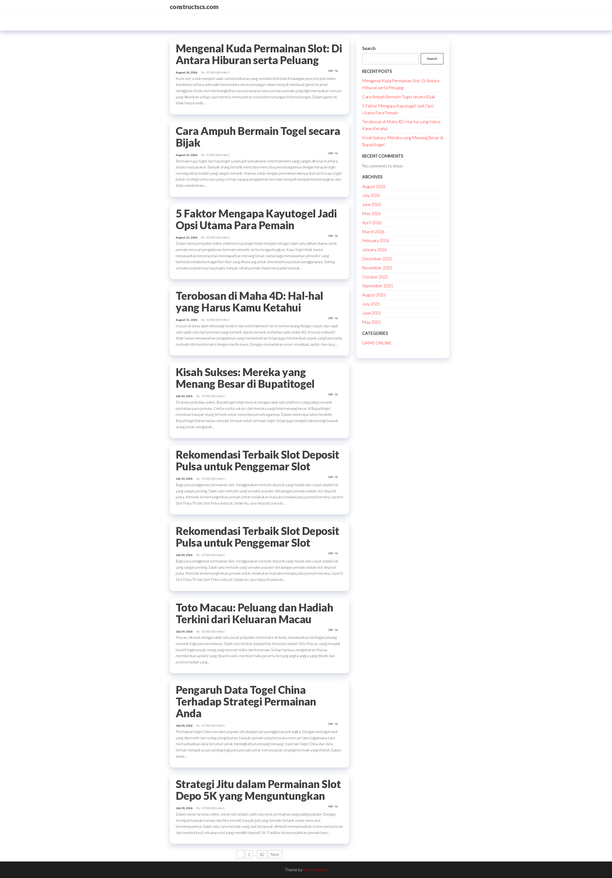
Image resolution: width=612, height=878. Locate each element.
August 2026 (374, 186)
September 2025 (377, 285)
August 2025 (374, 294)
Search (369, 48)
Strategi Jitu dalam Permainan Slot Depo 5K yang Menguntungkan (258, 790)
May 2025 (371, 322)
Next (274, 854)
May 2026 (371, 213)
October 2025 (375, 276)
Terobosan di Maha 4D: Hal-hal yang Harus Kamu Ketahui (249, 301)
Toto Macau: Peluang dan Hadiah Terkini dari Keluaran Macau (254, 613)
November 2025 (377, 267)
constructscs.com (194, 7)
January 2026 (374, 249)
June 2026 (371, 204)
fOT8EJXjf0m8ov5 (218, 72)
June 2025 (371, 313)
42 (262, 854)
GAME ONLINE (377, 342)
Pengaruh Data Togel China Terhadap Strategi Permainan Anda (246, 701)
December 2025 (377, 258)
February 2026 (375, 240)
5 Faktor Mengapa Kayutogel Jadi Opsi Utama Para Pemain (256, 219)
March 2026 (373, 231)
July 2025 (371, 303)
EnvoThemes (315, 869)
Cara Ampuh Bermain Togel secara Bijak (258, 136)
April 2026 (372, 222)
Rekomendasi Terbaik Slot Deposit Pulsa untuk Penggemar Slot (257, 460)
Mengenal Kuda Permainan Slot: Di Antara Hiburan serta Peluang (259, 54)
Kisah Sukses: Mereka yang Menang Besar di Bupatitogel (245, 378)
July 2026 (371, 195)
